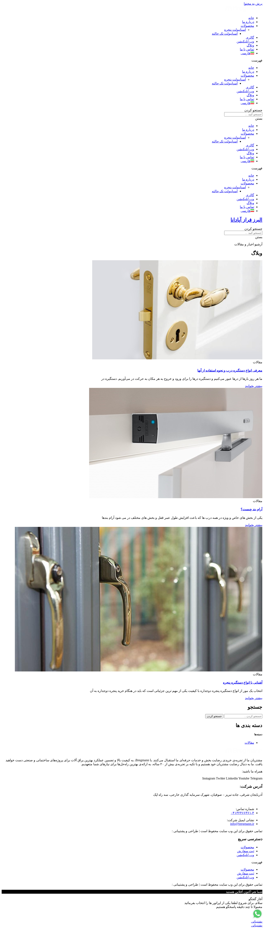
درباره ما (248, 22)
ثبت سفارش (245, 851)
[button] (132, 60)
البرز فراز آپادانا (246, 219)
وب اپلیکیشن (245, 41)
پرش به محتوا (253, 3)
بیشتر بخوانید (253, 386)
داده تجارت (163, 831)
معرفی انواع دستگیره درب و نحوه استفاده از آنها (229, 370)
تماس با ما (247, 49)
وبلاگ (250, 45)
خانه (251, 18)
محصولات (247, 25)
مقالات (249, 742)
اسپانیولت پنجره (235, 29)
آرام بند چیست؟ (251, 509)
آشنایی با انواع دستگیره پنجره (242, 682)
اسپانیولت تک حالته (225, 33)
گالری (250, 37)
